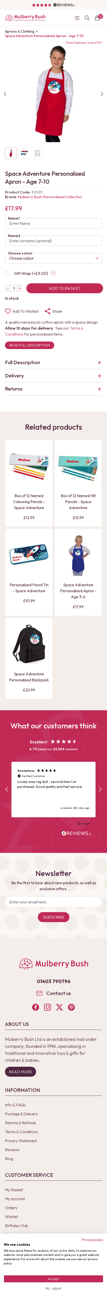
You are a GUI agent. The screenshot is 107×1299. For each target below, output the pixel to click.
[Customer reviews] (53, 5)
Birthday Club (16, 1225)
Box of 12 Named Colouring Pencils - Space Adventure (29, 501)
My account (15, 1198)
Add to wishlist (25, 311)
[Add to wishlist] (13, 474)
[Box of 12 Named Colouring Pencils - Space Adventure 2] (28, 466)
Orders (11, 1207)
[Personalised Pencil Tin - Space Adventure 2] (28, 555)
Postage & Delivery (21, 1113)
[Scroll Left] (5, 94)
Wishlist (11, 1216)
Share (57, 311)
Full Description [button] (22, 362)
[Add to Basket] (13, 482)
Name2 (14, 236)
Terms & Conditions (21, 1131)
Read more (20, 1071)
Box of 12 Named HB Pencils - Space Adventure (78, 501)
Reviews (12, 1149)
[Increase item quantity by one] (20, 288)
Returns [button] (13, 389)
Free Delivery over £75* (84, 43)
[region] (53, 789)
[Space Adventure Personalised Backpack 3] (28, 644)
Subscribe (53, 917)
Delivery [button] (14, 375)
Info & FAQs (15, 1104)
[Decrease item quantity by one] (8, 288)
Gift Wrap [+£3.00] (31, 273)
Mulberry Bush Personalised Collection (50, 196)
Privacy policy (92, 1240)
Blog (9, 1158)
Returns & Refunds (20, 1122)
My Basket (14, 1189)
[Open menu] (77, 18)
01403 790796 (53, 981)
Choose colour (20, 253)
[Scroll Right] (102, 94)
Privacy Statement (21, 1140)
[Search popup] (87, 18)
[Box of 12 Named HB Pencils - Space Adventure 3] (78, 466)
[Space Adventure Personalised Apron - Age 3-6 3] (78, 555)
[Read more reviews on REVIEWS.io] (76, 834)
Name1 (14, 218)
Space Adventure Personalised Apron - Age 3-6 (78, 590)
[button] (7, 789)
